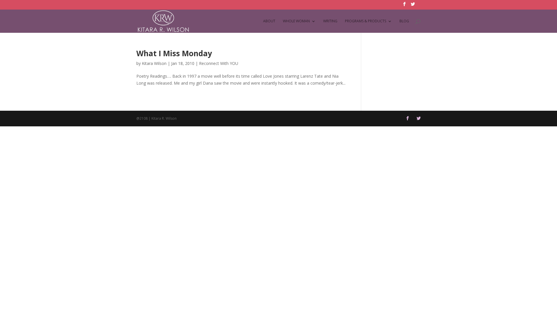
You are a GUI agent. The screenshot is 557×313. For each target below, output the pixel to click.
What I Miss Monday (174, 53)
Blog (404, 21)
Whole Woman (296, 21)
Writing (330, 21)
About (269, 21)
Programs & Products (365, 21)
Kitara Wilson (154, 63)
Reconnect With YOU (218, 63)
